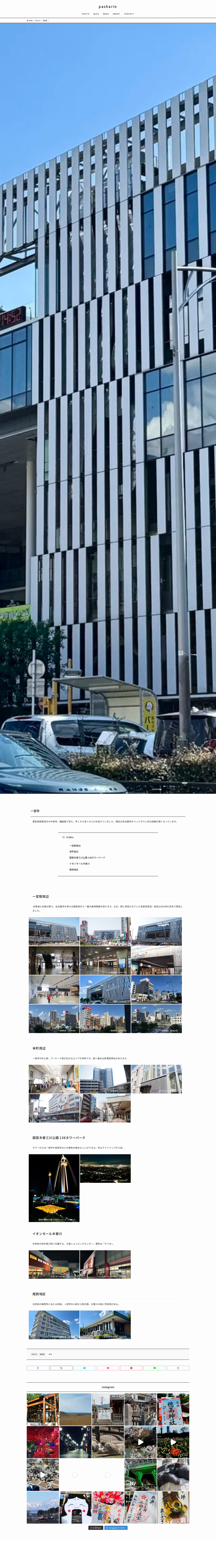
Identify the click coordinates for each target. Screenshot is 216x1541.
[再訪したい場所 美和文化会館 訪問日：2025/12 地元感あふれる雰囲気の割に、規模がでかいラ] (43, 1442)
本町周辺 (73, 851)
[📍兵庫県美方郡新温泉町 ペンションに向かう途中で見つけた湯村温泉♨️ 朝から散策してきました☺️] (140, 1409)
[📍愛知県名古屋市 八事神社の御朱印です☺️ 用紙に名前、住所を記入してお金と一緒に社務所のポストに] (173, 1507)
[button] (38, 1368)
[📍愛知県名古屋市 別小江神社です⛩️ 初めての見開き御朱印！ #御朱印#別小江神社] (108, 1507)
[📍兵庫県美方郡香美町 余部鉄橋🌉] (108, 1409)
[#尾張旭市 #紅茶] (43, 1475)
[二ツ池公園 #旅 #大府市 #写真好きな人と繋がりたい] (140, 1442)
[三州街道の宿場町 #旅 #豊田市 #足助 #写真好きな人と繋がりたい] (75, 1475)
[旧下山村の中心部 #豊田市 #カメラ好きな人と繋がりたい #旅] (108, 1475)
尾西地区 (73, 869)
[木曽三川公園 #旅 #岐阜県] (173, 1442)
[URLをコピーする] (178, 1368)
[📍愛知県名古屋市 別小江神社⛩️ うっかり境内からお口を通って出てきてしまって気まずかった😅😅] (75, 1507)
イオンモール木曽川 (79, 863)
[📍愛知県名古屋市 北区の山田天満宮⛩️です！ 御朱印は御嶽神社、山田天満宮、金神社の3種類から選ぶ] (140, 1507)
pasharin (108, 6)
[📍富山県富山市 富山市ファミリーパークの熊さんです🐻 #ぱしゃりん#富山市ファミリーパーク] (173, 1475)
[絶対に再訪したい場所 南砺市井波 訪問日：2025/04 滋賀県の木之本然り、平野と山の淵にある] (75, 1442)
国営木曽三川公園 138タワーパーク (87, 857)
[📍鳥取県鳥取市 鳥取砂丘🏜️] (75, 1409)
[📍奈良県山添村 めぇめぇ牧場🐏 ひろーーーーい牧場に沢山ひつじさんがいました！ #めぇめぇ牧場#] (108, 1442)
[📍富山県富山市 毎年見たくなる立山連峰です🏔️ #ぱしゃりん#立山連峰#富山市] (43, 1507)
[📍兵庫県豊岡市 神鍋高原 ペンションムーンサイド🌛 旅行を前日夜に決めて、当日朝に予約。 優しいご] (43, 1409)
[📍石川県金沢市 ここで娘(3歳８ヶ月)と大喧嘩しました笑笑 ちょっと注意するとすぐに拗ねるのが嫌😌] (140, 1475)
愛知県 (42, 1354)
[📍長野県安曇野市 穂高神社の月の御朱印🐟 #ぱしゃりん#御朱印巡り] (173, 1409)
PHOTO (34, 1354)
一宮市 (49, 1354)
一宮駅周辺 (75, 845)
